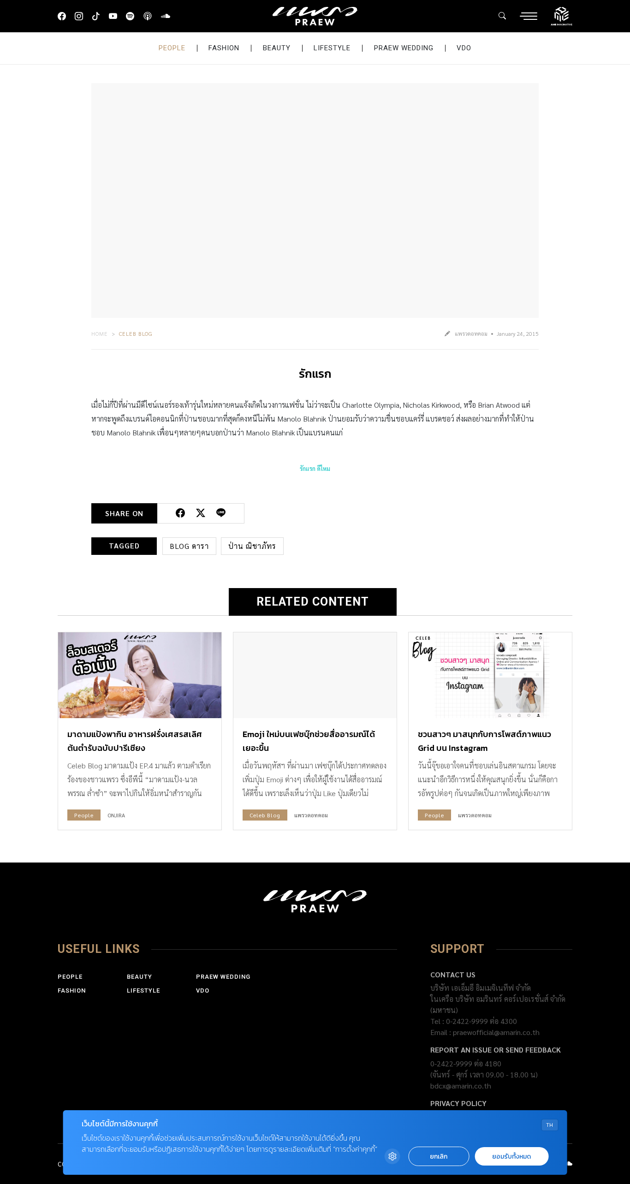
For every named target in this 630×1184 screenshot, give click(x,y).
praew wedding (404, 48)
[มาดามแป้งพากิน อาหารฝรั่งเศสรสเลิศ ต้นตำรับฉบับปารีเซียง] (139, 675)
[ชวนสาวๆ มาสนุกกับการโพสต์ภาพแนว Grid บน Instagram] (490, 675)
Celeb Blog (136, 333)
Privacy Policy (458, 1103)
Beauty (277, 48)
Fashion (223, 48)
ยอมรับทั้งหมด (511, 1156)
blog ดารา (189, 546)
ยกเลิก (438, 1156)
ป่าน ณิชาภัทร (252, 546)
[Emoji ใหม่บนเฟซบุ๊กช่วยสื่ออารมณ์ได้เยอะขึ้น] (315, 675)
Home (99, 333)
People (172, 48)
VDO (464, 48)
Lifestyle (332, 48)
